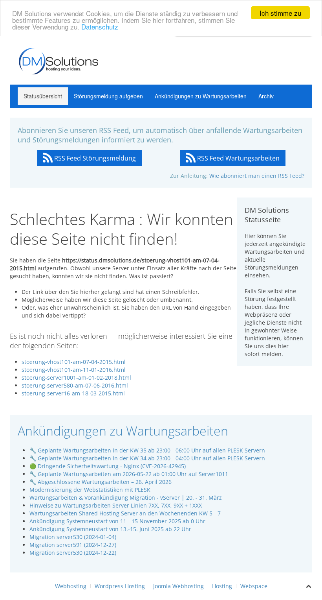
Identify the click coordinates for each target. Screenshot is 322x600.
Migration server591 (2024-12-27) (72, 544)
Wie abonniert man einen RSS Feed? (256, 175)
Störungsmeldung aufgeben (108, 96)
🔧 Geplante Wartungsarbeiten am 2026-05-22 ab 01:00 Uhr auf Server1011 (128, 474)
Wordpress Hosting (120, 586)
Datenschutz (99, 26)
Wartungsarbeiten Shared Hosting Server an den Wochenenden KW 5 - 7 (125, 513)
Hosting (222, 586)
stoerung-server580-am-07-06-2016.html (75, 385)
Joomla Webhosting (178, 586)
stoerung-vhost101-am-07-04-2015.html (74, 362)
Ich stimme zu (280, 13)
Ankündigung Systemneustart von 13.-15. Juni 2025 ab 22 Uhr (110, 529)
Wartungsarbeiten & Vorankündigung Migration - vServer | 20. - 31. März (125, 497)
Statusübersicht (43, 96)
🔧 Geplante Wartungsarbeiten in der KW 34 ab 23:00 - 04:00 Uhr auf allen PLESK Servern (147, 458)
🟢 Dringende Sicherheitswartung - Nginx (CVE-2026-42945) (107, 466)
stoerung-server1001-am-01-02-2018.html (76, 377)
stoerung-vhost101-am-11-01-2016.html (74, 369)
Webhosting (70, 586)
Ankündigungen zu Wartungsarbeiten (201, 96)
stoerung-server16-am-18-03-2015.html (73, 393)
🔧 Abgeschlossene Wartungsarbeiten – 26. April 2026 (100, 482)
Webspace (253, 586)
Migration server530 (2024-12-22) (72, 552)
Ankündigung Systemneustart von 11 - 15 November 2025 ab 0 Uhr (117, 521)
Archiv (266, 96)
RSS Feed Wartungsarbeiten (238, 158)
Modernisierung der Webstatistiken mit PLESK (89, 489)
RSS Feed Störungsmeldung (94, 158)
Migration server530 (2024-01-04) (72, 537)
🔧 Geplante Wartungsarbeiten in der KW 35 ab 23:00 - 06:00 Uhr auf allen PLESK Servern (147, 450)
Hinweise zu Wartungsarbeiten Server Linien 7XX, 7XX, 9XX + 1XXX (115, 505)
